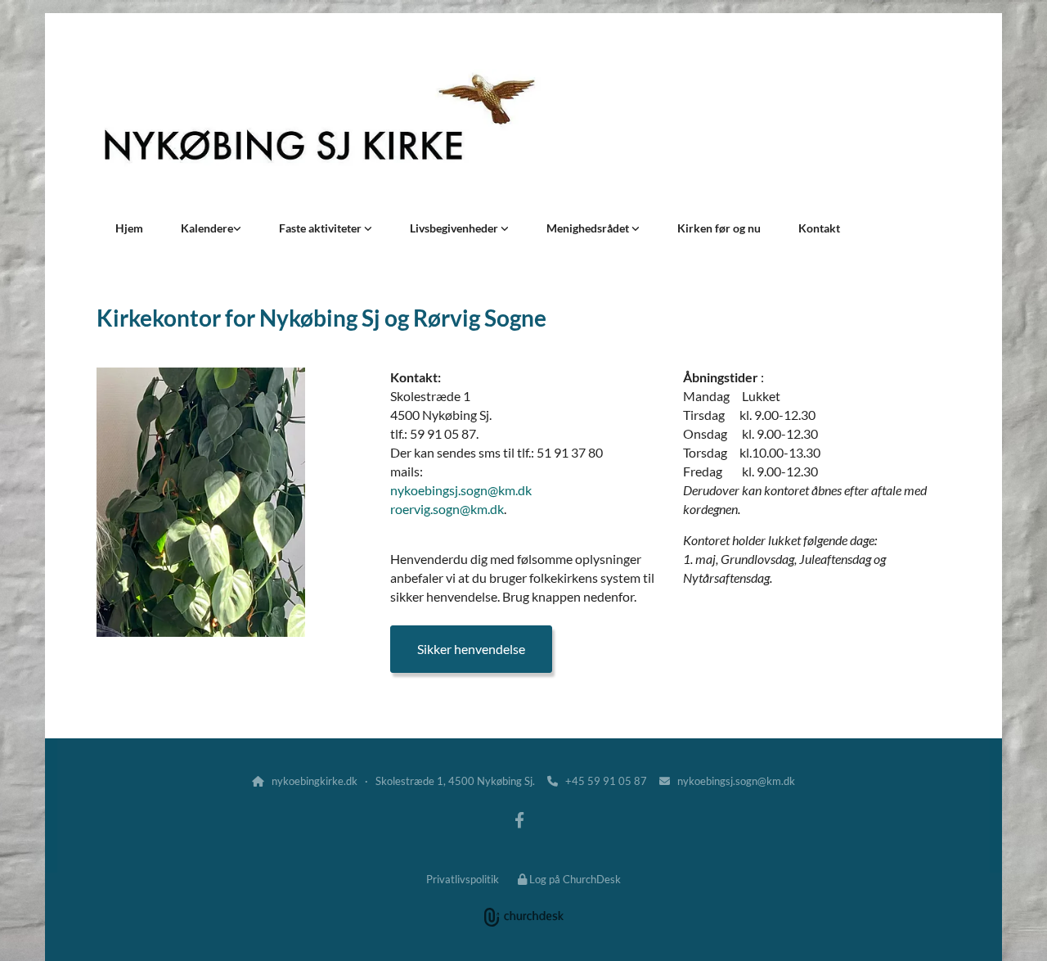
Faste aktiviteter (321, 228)
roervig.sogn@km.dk (447, 509)
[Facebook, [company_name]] (519, 819)
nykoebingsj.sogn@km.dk (461, 490)
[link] (211, 228)
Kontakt (819, 228)
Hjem (129, 228)
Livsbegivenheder (455, 228)
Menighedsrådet (588, 228)
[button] (471, 649)
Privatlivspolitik (462, 879)
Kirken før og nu (719, 228)
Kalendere (207, 228)
